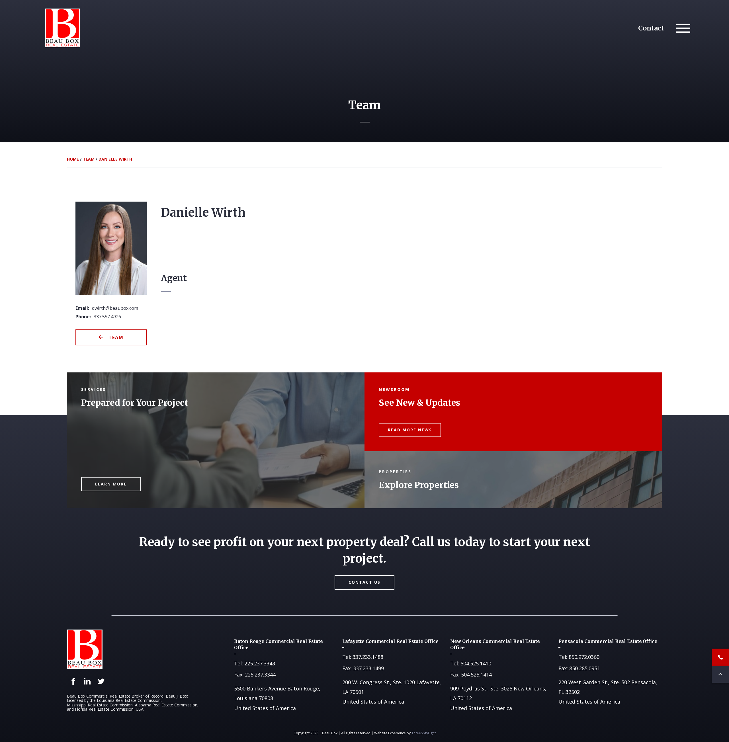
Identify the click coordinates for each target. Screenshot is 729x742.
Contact (651, 28)
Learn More (111, 484)
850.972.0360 (584, 656)
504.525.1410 (475, 663)
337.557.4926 (107, 316)
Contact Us (364, 582)
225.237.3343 (259, 663)
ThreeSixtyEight (423, 733)
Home (73, 159)
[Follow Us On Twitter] (101, 681)
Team (89, 159)
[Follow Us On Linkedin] (87, 681)
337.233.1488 (368, 656)
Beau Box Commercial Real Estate (62, 28)
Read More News (410, 430)
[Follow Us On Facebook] (73, 681)
